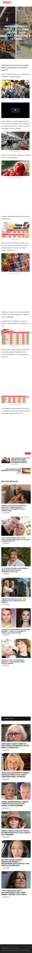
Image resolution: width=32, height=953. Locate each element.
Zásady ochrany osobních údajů (9, 950)
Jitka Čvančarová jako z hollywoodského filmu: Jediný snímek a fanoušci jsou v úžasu (13, 892)
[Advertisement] (16, 196)
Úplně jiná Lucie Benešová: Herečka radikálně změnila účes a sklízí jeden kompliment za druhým (15, 774)
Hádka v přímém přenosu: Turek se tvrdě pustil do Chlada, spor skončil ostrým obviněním (14, 804)
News (16, 22)
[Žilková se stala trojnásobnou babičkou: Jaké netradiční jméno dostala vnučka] (16, 648)
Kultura (5, 725)
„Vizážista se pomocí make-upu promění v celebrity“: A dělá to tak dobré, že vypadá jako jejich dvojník (15, 631)
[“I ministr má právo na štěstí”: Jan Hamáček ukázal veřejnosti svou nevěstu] (16, 587)
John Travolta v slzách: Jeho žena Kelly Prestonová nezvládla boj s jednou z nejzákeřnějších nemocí (20, 461)
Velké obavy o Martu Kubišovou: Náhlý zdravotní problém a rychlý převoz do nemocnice (15, 746)
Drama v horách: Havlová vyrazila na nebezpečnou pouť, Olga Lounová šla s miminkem (15, 832)
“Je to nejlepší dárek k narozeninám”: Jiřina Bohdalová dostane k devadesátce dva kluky (14, 570)
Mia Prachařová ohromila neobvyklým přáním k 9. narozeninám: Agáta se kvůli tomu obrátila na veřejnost (15, 862)
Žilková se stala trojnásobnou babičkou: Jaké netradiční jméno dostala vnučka (13, 661)
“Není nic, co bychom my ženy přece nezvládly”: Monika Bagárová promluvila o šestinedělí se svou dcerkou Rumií (13, 508)
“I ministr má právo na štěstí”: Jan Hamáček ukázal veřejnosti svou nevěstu (13, 600)
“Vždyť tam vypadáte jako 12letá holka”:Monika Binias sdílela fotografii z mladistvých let (15, 539)
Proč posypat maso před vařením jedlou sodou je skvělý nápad (11, 471)
